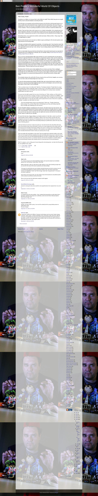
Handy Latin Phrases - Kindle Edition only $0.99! (72, 54)
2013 (77, 419)
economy (68, 293)
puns (67, 340)
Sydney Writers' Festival (71, 364)
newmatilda (68, 196)
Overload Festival (70, 356)
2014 (77, 417)
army (67, 374)
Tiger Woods (69, 366)
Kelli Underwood (69, 353)
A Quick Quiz (70, 172)
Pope (67, 316)
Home (41, 229)
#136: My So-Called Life (72, 163)
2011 (77, 465)
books (67, 213)
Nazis (67, 355)
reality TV (68, 394)
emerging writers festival (71, 324)
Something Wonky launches (73, 153)
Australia (68, 216)
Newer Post (21, 229)
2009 (77, 470)
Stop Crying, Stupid (78, 433)
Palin (67, 358)
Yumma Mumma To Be (73, 147)
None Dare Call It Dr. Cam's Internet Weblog (73, 132)
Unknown (23, 212)
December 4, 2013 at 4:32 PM (27, 221)
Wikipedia (68, 371)
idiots (26, 146)
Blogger (56, 492)
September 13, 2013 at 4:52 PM (28, 208)
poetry (67, 197)
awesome (68, 275)
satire (67, 191)
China (67, 312)
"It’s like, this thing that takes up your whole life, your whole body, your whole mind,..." (73, 122)
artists (67, 375)
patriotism (68, 302)
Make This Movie (71, 166)
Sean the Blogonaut (72, 108)
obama (67, 299)
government (68, 226)
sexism (67, 223)
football (67, 235)
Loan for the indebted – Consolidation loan (72, 116)
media (67, 205)
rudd (67, 229)
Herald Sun (68, 202)
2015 (77, 415)
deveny (67, 383)
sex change (68, 401)
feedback (68, 388)
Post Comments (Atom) (29, 231)
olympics (68, 301)
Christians (68, 224)
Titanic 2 (68, 318)
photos (67, 391)
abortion (68, 286)
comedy (68, 194)
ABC (67, 245)
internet (68, 331)
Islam (67, 282)
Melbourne (68, 272)
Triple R (68, 97)
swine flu (68, 345)
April (78, 450)
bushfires (68, 323)
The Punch (68, 285)
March (78, 453)
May (78, 448)
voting (67, 309)
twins (67, 406)
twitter (67, 232)
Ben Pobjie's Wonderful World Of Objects (37, 6)
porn (67, 393)
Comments (70, 74)
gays (67, 261)
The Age (68, 242)
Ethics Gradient (71, 182)
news (67, 264)
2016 (77, 414)
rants (29, 146)
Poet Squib (70, 180)
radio (67, 266)
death (67, 250)
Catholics (68, 280)
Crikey (67, 81)
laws (67, 332)
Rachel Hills (70, 119)
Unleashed (68, 369)
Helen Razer (69, 313)
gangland (68, 390)
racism (67, 254)
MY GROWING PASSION (73, 142)
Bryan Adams (69, 348)
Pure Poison (68, 91)
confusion (68, 380)
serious (67, 200)
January (78, 460)
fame (67, 387)
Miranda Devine (69, 283)
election (68, 256)
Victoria (67, 321)
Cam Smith (68, 278)
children (68, 259)
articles (67, 199)
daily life (23, 146)
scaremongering (69, 398)
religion (67, 215)
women (67, 208)
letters (67, 251)
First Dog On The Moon (71, 86)
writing (67, 239)
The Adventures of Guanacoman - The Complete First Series (72, 57)
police (67, 304)
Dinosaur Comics (70, 83)
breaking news (69, 289)
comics (67, 379)
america (68, 288)
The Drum (68, 94)
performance (69, 204)
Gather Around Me (70, 88)
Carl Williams (69, 350)
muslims (68, 297)
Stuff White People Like (73, 162)
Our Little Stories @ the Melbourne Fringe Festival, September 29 (72, 66)
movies (67, 227)
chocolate (68, 377)
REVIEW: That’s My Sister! (73, 168)
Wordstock (68, 372)
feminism (68, 207)
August (78, 428)
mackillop (68, 296)
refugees (68, 237)
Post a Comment (23, 223)
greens (67, 277)
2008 (77, 473)
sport (67, 269)
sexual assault (69, 342)
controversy (68, 291)
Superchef (68, 47)
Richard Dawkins (69, 359)
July (78, 443)
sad (67, 307)
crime (67, 382)
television (68, 210)
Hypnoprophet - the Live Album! (73, 50)
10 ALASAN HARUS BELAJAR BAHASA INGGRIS (72, 110)
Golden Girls (69, 352)
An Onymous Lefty (72, 138)
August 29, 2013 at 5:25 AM (27, 155)
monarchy (68, 336)
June (78, 445)
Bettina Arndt (69, 347)
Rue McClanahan (70, 361)
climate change (69, 243)
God (67, 270)
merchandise (69, 334)
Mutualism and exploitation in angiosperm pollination (73, 144)
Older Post (60, 229)
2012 (77, 464)
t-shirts (67, 404)
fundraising (68, 294)
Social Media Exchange (26, 184)
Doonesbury (68, 84)
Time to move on (71, 139)
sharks (67, 402)
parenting (68, 339)
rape (67, 267)
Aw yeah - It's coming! (78, 439)
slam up (69, 126)
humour (68, 189)
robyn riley (68, 396)
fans (67, 326)
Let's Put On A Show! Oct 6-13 (72, 63)
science (68, 399)
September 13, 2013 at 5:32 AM (28, 198)
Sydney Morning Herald (71, 363)
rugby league (69, 305)
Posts (69, 72)
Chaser (67, 310)
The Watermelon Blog (72, 114)
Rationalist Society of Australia (72, 92)
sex (67, 231)
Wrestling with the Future (72, 177)
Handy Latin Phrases (70, 52)
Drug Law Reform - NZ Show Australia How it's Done (73, 159)
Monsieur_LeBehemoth (73, 171)
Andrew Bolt (68, 219)
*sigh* (69, 148)
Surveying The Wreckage (71, 48)
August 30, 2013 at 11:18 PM (27, 180)
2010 (77, 468)
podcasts (68, 253)
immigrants (68, 329)
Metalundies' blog (72, 102)
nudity (67, 337)
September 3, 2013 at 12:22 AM (28, 188)
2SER (67, 80)
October (78, 422)
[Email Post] (35, 145)
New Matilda (69, 89)
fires (67, 328)
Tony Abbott (68, 211)
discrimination (69, 385)
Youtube (68, 258)
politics (67, 192)
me (67, 262)
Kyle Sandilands (69, 315)
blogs (67, 218)
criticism (68, 248)
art (66, 274)
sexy (67, 344)
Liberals (68, 234)
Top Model (68, 367)
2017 (77, 412)
